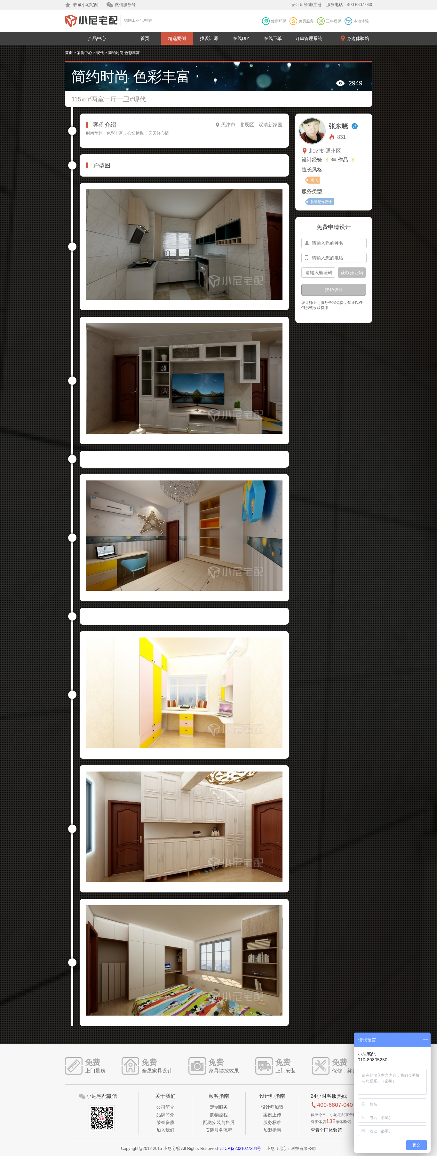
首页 (144, 38)
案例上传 (272, 1114)
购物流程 (219, 1114)
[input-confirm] (318, 272)
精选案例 (177, 38)
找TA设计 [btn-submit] (334, 289)
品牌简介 (165, 1114)
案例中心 (84, 53)
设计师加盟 (272, 1107)
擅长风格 (312, 169)
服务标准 (272, 1122)
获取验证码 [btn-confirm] (352, 272)
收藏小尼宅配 (85, 4)
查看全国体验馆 (326, 1130)
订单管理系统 (308, 38)
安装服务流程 (218, 1130)
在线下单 (273, 38)
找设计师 (209, 38)
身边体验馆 (358, 38)
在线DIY (241, 38)
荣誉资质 (165, 1122)
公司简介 (165, 1107)
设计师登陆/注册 (306, 4)
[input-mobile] (334, 258)
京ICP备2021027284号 (240, 1148)
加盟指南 (272, 1130)
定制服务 (219, 1107)
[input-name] (334, 243)
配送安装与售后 (218, 1122)
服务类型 (312, 191)
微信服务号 (125, 4)
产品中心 (97, 38)
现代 (100, 53)
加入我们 (165, 1130)
